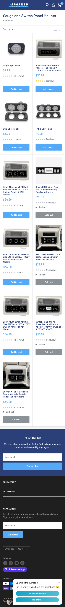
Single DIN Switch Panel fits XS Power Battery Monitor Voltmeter (47, 189)
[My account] (53, 5)
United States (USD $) (14, 549)
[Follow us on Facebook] (5, 563)
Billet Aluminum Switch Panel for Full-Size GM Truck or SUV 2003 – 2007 (48, 68)
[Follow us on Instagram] (11, 563)
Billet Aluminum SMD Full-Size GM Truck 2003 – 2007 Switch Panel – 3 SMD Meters (16, 258)
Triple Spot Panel (44, 128)
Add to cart (16, 89)
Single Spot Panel (11, 65)
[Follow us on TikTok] (22, 563)
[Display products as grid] (55, 29)
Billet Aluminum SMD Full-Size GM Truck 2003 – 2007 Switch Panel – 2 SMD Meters (16, 191)
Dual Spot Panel (11, 128)
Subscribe (32, 466)
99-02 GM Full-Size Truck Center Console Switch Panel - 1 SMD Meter (48, 257)
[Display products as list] (60, 29)
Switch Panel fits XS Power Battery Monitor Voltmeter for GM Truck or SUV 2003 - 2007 (48, 325)
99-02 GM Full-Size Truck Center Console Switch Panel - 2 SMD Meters (15, 394)
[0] (59, 5)
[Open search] (47, 5)
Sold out (49, 214)
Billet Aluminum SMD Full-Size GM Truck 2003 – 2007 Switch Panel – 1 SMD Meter (16, 325)
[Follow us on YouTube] (17, 563)
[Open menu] (4, 5)
